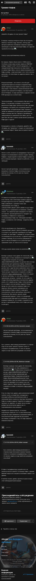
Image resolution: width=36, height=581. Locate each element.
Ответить (18, 21)
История (4, 549)
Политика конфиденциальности (12, 565)
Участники (4, 552)
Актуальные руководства (14, 2)
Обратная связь (27, 565)
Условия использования (17, 563)
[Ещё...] (32, 29)
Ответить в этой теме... (13, 511)
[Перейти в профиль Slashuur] (3, 192)
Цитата (8, 139)
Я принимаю (29, 574)
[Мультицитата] (3, 139)
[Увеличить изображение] (15, 49)
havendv (10, 146)
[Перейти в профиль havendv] (3, 148)
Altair (7, 13)
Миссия (3, 546)
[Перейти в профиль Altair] (3, 29)
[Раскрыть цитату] (4, 326)
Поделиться (9, 521)
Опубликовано (16, 30)
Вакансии (4, 555)
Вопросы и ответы (18, 14)
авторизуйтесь (12, 501)
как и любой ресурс (15, 274)
